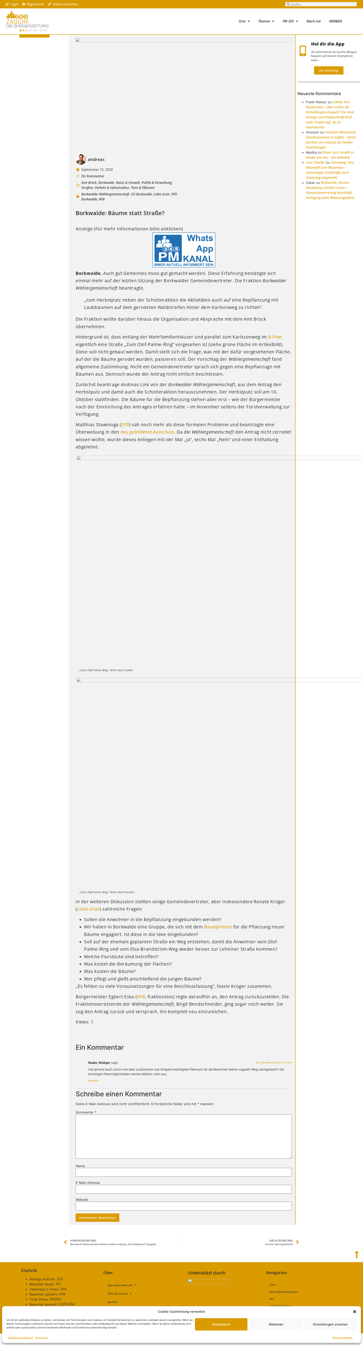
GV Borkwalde (141, 194)
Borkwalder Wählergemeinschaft (105, 194)
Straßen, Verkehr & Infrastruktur (105, 187)
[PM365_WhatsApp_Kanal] (183, 266)
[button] (354, 1312)
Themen (264, 21)
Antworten (93, 1080)
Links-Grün (162, 194)
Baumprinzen (218, 927)
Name (80, 1165)
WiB (102, 199)
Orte (242, 21)
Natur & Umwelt (128, 182)
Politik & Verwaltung (157, 182)
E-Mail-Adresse (88, 1182)
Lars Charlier (315, 162)
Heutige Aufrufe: (43, 1279)
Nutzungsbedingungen (283, 1292)
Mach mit (313, 21)
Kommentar (86, 1112)
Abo (271, 1299)
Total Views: (39, 1299)
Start (272, 1284)
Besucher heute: (42, 1284)
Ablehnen (276, 1324)
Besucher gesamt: (44, 1304)
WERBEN (335, 21)
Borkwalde (106, 182)
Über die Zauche (118, 1293)
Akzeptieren (221, 1324)
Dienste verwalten (342, 1337)
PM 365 (288, 21)
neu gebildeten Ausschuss (147, 432)
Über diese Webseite (120, 1285)
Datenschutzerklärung (20, 1337)
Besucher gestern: (44, 1294)
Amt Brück (89, 182)
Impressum (41, 1337)
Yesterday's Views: (44, 1289)
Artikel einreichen (280, 1306)
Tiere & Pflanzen (143, 187)
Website (82, 1199)
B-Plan (275, 337)
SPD (125, 424)
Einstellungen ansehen (330, 1324)
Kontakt (112, 1302)
